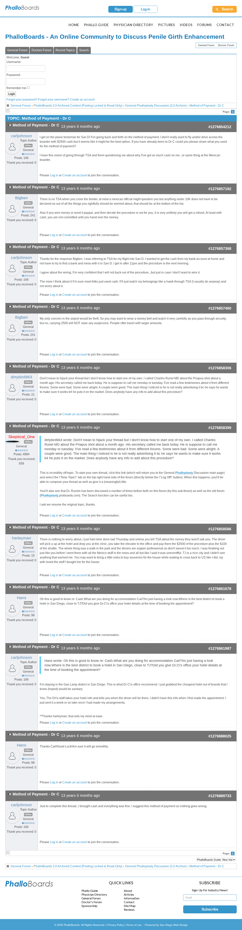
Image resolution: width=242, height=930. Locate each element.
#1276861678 (219, 589)
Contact (225, 25)
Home (74, 25)
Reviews (129, 909)
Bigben (21, 198)
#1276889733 (219, 796)
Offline (28, 145)
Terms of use (134, 924)
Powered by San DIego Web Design (166, 924)
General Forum (206, 45)
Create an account (82, 99)
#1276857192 (219, 189)
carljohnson (21, 136)
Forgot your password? (21, 99)
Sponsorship (89, 906)
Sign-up (121, 9)
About (128, 890)
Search (84, 50)
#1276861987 (219, 648)
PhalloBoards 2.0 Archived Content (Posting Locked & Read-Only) (78, 105)
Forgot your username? (53, 99)
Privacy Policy (116, 924)
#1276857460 (219, 308)
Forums (204, 25)
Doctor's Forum (91, 902)
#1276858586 (219, 529)
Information (131, 898)
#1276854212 (219, 127)
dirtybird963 (21, 377)
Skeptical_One (21, 436)
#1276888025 (219, 736)
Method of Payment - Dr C (206, 105)
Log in (54, 175)
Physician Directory (133, 25)
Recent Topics (65, 50)
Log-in (145, 9)
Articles (129, 894)
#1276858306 (219, 368)
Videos (186, 25)
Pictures (166, 25)
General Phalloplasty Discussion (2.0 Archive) (156, 105)
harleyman (21, 538)
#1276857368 (219, 248)
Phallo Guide (89, 890)
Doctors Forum (226, 45)
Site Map (130, 906)
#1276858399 (219, 428)
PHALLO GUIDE (96, 25)
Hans (21, 597)
